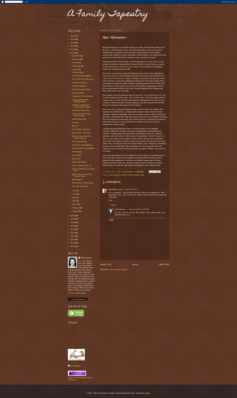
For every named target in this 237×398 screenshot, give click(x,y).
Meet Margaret (77, 179)
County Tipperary (153, 62)
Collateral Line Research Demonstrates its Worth (81, 106)
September (76, 66)
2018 (72, 222)
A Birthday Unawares (79, 83)
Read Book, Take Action (80, 110)
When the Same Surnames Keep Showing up (81, 137)
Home (135, 264)
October (75, 63)
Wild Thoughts (77, 152)
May (74, 198)
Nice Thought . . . (78, 155)
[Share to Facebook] (157, 171)
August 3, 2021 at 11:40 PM (139, 209)
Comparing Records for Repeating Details (80, 100)
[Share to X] (155, 171)
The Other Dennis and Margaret (83, 148)
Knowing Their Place (79, 119)
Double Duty (76, 159)
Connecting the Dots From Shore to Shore (81, 115)
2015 (72, 233)
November (76, 59)
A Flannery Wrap (78, 72)
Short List (75, 126)
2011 (72, 246)
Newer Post (105, 264)
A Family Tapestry (108, 14)
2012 (72, 243)
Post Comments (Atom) (118, 269)
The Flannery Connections (81, 129)
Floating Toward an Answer (81, 89)
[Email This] (150, 171)
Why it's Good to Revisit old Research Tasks (82, 175)
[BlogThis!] (152, 171)
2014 (72, 236)
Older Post (164, 264)
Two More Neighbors (79, 86)
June (74, 194)
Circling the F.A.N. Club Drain (82, 96)
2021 (72, 53)
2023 (72, 46)
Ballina (121, 112)
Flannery (124, 175)
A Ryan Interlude (78, 93)
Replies (113, 205)
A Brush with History (79, 162)
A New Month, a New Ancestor (83, 183)
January (75, 211)
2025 (72, 39)
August (75, 69)
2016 (72, 229)
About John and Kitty (79, 141)
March (74, 204)
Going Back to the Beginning (82, 145)
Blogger (147, 393)
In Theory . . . (77, 122)
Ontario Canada (133, 175)
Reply (111, 200)
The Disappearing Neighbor (81, 76)
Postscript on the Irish (80, 186)
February (75, 208)
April (74, 201)
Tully (142, 175)
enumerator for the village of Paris (131, 67)
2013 (72, 239)
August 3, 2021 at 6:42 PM (127, 189)
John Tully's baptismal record (150, 95)
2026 (72, 36)
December (76, 56)
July (74, 191)
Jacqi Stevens (120, 209)
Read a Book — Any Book (81, 133)
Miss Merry (113, 189)
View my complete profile (77, 293)
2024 (72, 43)
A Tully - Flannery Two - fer (81, 165)
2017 (72, 226)
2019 (72, 219)
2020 (72, 216)
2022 (72, 49)
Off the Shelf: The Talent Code (83, 79)
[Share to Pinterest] (159, 171)
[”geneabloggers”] (74, 366)
